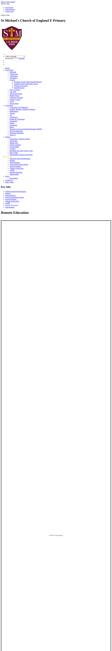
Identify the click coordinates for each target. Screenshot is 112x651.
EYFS (12, 101)
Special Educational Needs (19, 164)
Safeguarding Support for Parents (21, 155)
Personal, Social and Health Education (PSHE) (26, 129)
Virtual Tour (9, 11)
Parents (7, 137)
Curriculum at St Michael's (19, 107)
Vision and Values (16, 94)
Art (11, 115)
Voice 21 (13, 135)
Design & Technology (17, 119)
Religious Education (17, 133)
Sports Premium (15, 166)
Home (7, 68)
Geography (13, 121)
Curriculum (9, 105)
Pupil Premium (15, 162)
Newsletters (14, 178)
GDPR (12, 170)
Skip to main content (8, 2)
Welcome (13, 72)
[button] (10, 15)
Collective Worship (16, 98)
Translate (21, 58)
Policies (12, 160)
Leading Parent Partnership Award (26, 84)
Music (12, 127)
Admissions (14, 76)
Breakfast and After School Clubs (21, 151)
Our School (9, 7)
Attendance (14, 78)
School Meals (14, 147)
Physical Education (16, 131)
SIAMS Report (19, 88)
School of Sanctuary (21, 86)
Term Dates (14, 141)
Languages (13, 125)
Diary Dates (14, 153)
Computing (13, 117)
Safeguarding (14, 174)
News (7, 176)
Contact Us (9, 180)
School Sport (14, 103)
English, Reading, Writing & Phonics (22, 109)
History (12, 123)
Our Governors (15, 90)
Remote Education (16, 172)
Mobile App (14, 143)
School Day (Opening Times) (20, 139)
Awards (12, 80)
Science (12, 113)
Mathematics (14, 111)
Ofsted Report (10, 9)
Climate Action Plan (17, 168)
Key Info (8, 157)
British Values (14, 96)
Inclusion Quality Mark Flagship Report (28, 82)
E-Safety (13, 149)
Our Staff (13, 92)
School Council (15, 99)
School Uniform (15, 145)
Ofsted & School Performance (20, 159)
